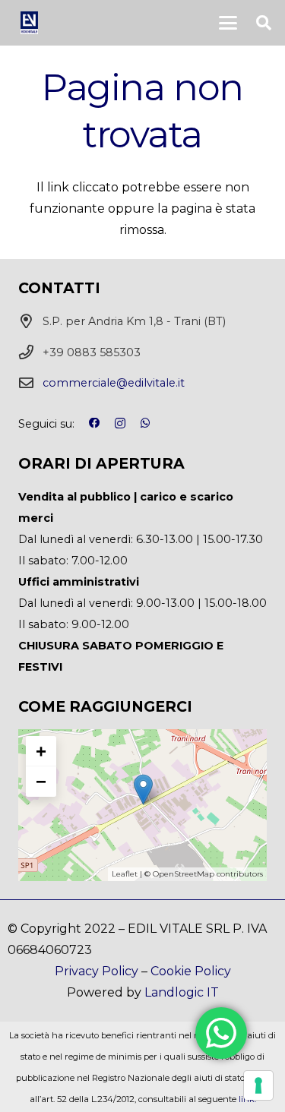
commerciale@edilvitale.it (114, 383)
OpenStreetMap (183, 874)
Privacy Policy (96, 971)
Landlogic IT (181, 992)
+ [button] (41, 751)
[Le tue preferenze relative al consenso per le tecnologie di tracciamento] (258, 1085)
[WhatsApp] (145, 423)
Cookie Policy (190, 971)
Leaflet (125, 874)
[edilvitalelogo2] (29, 22)
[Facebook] (94, 423)
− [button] (41, 781)
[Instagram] (120, 424)
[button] (228, 23)
